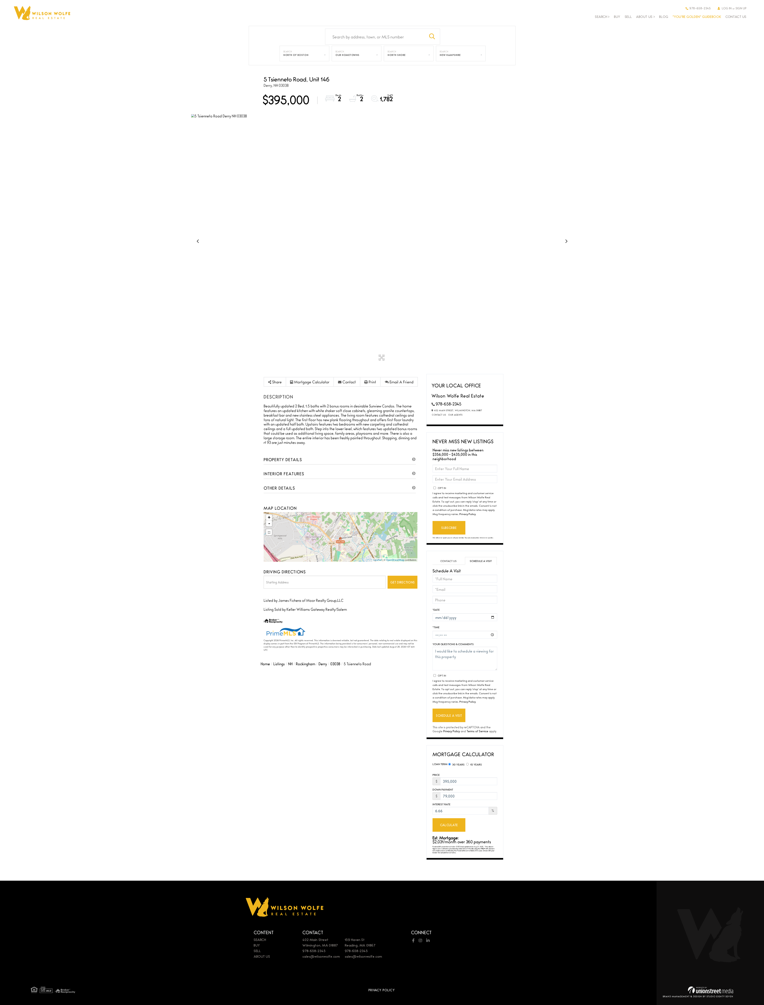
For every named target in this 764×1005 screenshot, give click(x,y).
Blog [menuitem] (663, 17)
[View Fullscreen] (269, 532)
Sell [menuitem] (628, 17)
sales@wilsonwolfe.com (321, 956)
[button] (432, 36)
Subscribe (449, 527)
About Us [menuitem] (644, 17)
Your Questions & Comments (453, 644)
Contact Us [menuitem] (735, 17)
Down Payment (443, 789)
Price (436, 774)
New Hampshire (450, 55)
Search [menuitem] (601, 17)
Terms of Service (477, 731)
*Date (436, 610)
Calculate (449, 825)
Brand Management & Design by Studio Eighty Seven (698, 996)
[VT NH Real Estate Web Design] (710, 989)
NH (290, 663)
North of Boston (295, 55)
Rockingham (305, 663)
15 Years (476, 764)
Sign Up (741, 8)
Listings (279, 663)
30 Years (458, 764)
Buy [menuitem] (617, 17)
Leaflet (377, 560)
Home (265, 663)
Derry (323, 663)
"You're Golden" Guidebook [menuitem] (697, 17)
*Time (436, 627)
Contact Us (439, 414)
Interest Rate (441, 804)
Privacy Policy (467, 514)
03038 (335, 663)
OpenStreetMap (395, 560)
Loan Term (440, 764)
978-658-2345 (700, 8)
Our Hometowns (347, 55)
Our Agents (455, 414)
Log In (727, 8)
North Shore (397, 55)
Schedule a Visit (481, 561)
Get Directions (402, 582)
